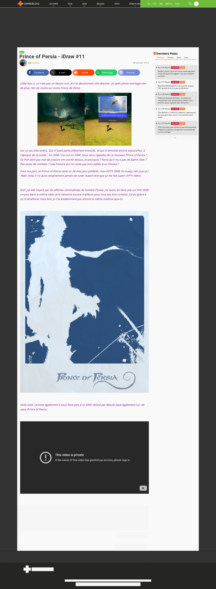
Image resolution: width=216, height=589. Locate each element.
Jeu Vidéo (53, 4)
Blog (22, 52)
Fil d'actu (160, 57)
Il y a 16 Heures (176, 71)
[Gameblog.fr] (29, 3)
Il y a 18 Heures (175, 99)
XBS (161, 4)
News (179, 57)
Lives (186, 57)
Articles (171, 57)
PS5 (154, 4)
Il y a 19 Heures (177, 127)
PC (149, 4)
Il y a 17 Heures (176, 85)
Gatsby (35, 62)
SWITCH (168, 4)
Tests (116, 4)
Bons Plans (134, 4)
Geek (84, 4)
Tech (70, 4)
